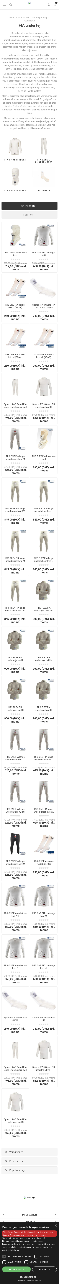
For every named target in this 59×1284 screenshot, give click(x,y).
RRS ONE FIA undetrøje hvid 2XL (15, 914)
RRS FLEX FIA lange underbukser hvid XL (15, 609)
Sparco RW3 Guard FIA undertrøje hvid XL (43, 405)
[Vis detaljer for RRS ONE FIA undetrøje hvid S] (15, 948)
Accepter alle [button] (16, 1269)
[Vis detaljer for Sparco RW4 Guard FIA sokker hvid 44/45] (43, 287)
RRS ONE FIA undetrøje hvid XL (43, 967)
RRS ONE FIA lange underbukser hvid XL (44, 810)
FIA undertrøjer (15, 160)
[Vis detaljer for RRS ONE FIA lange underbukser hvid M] (15, 439)
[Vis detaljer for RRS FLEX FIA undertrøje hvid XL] (43, 690)
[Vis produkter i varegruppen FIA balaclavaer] (15, 177)
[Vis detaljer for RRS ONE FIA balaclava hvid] (15, 235)
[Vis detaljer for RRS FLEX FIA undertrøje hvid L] (15, 640)
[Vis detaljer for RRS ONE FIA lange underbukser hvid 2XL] (15, 739)
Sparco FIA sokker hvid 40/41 (15, 1019)
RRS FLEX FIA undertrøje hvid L (15, 659)
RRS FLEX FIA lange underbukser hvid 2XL (15, 510)
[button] (29, 1276)
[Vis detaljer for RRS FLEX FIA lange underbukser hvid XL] (15, 590)
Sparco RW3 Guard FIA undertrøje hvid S (15, 1121)
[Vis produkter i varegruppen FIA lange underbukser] (43, 146)
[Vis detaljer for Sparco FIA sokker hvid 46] (43, 1000)
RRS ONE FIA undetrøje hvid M (43, 914)
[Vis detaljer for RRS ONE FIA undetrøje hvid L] (43, 235)
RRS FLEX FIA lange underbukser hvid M (15, 559)
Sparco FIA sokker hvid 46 (43, 1019)
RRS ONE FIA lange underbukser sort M (15, 862)
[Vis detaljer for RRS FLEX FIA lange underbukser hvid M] (15, 540)
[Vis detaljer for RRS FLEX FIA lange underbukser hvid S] (43, 540)
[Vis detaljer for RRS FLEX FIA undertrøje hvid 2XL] (43, 590)
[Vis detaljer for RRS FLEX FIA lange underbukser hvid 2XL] (15, 491)
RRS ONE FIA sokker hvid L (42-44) (15, 306)
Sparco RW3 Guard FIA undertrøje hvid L (43, 1068)
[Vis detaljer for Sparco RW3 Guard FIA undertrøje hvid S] (15, 1102)
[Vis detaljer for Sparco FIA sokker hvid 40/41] (15, 1000)
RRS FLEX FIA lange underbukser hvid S (44, 559)
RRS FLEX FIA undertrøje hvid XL (44, 708)
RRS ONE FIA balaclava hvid (15, 254)
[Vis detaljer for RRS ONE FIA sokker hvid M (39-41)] (15, 337)
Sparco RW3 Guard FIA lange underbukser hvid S (15, 1070)
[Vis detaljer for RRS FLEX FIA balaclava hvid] (43, 439)
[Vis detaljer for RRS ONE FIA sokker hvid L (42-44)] (15, 287)
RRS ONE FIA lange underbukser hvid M (15, 457)
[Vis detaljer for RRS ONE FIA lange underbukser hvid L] (43, 739)
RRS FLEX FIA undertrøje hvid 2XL (43, 609)
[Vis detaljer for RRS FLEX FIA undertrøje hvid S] (15, 690)
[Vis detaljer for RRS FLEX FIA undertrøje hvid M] (43, 640)
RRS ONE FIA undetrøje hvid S (15, 967)
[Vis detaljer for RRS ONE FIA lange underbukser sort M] (15, 843)
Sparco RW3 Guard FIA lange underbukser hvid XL (15, 407)
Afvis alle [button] (44, 1269)
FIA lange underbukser (43, 161)
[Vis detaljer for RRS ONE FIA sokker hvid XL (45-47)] (43, 337)
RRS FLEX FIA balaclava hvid (44, 457)
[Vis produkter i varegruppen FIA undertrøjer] (15, 146)
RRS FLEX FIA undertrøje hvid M (43, 659)
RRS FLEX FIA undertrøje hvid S (15, 708)
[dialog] (29, 1253)
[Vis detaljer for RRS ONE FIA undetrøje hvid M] (43, 896)
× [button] (55, 1226)
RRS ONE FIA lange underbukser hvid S (15, 810)
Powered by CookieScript (29, 1281)
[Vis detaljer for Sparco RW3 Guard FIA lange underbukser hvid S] (15, 1050)
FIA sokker (44, 191)
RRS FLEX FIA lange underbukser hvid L (44, 510)
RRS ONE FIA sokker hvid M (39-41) (15, 356)
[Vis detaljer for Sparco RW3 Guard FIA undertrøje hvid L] (43, 1050)
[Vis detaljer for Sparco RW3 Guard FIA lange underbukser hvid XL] (15, 387)
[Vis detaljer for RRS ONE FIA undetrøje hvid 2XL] (15, 896)
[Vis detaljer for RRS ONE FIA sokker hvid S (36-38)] (43, 843)
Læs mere (18, 1250)
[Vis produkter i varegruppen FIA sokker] (43, 177)
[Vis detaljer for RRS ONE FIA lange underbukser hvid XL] (43, 791)
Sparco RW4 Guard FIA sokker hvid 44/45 (43, 306)
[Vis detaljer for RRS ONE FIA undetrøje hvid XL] (43, 948)
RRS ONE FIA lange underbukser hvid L (43, 758)
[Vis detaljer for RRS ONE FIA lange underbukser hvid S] (15, 791)
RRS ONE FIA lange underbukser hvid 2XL (15, 758)
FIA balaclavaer (15, 191)
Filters (30, 206)
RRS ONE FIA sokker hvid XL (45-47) (44, 356)
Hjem (12, 17)
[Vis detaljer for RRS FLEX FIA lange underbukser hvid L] (43, 491)
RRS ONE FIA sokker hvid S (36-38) (44, 862)
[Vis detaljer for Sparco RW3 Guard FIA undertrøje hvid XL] (43, 387)
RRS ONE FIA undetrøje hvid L (43, 254)
